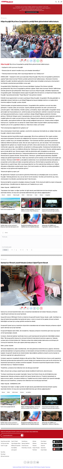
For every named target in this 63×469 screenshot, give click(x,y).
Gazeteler (43, 447)
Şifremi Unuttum (5, 456)
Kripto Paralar (36, 447)
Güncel (3, 195)
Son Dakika (14, 447)
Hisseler (35, 445)
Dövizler (35, 443)
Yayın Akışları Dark (15, 443)
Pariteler (35, 449)
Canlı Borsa (24, 441)
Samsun (22, 392)
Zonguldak (47, 195)
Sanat (36, 195)
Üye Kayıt (3, 454)
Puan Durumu (25, 445)
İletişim (20, 467)
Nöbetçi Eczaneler (16, 445)
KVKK (35, 467)
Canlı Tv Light (4, 445)
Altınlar (34, 441)
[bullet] (23, 250)
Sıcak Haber (44, 449)
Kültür (23, 195)
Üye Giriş (3, 452)
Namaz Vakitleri (26, 443)
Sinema (41, 195)
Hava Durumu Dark (5, 441)
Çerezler (32, 467)
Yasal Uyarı (48, 467)
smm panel (14, 449)
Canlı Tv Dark (14, 441)
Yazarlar (43, 445)
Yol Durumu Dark (5, 443)
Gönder (5, 250)
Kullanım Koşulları (41, 467)
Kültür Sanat (29, 195)
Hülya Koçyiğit (16, 195)
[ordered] (21, 250)
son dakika (28, 392)
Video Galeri (44, 443)
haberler (9, 195)
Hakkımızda (15, 467)
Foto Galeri (43, 441)
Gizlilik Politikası (25, 467)
